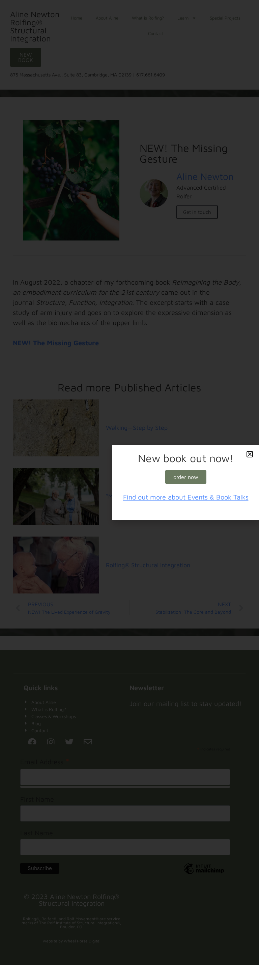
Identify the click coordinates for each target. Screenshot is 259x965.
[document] (129, 482)
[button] (249, 454)
